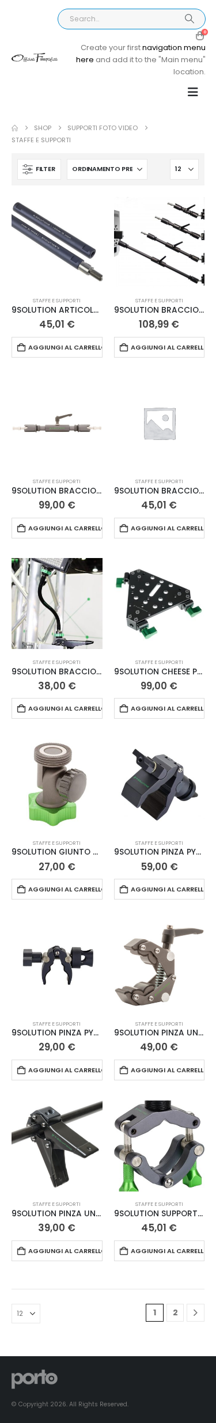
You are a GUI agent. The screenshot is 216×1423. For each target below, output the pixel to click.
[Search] (189, 19)
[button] (193, 92)
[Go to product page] (57, 242)
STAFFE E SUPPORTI (57, 300)
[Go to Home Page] (15, 128)
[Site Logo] (35, 58)
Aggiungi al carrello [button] (65, 347)
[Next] (195, 1313)
